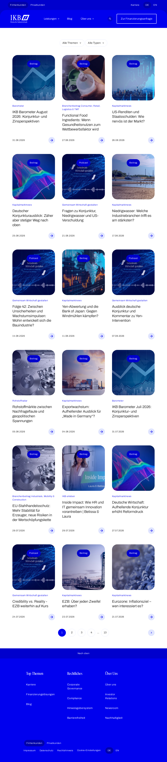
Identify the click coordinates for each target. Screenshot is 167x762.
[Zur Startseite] (20, 19)
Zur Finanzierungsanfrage (136, 18)
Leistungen (50, 18)
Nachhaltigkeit (114, 717)
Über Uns (111, 673)
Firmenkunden (18, 5)
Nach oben (84, 653)
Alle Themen (70, 42)
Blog (69, 18)
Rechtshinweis (65, 750)
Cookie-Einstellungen (89, 750)
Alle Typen (94, 42)
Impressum (29, 750)
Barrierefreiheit (76, 717)
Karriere (135, 5)
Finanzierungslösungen (40, 694)
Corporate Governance (74, 686)
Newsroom (111, 708)
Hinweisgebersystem (80, 708)
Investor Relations (111, 696)
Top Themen (34, 673)
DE (147, 5)
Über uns (86, 18)
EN (155, 5)
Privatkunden (37, 5)
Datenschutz (46, 750)
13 (105, 632)
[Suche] (110, 18)
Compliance (74, 698)
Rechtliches (74, 673)
